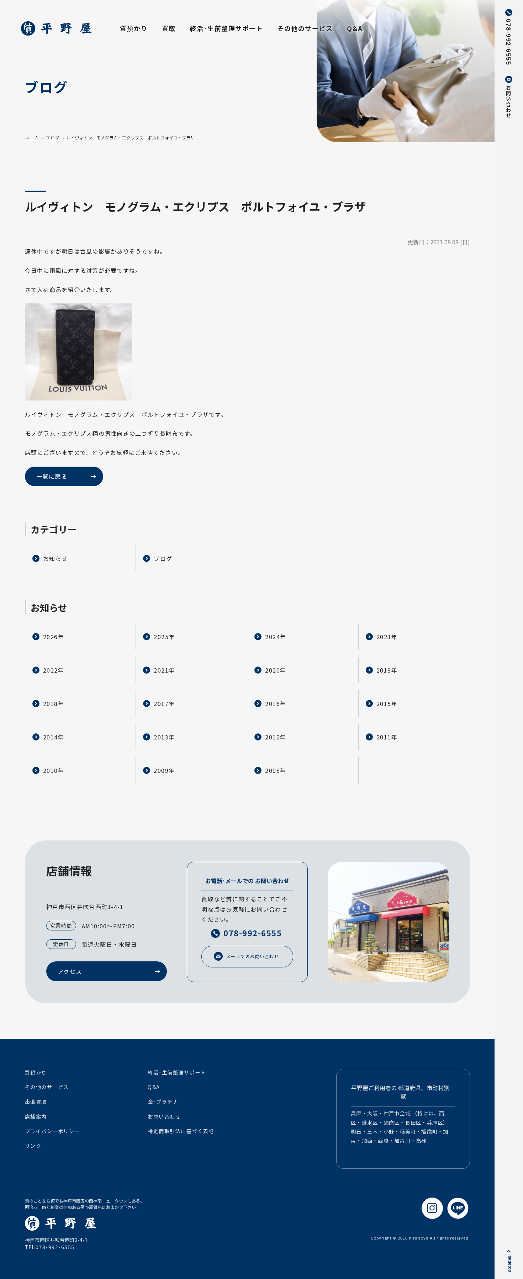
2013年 (164, 737)
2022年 (53, 670)
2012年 (275, 737)
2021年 (164, 670)
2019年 (387, 670)
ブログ (53, 137)
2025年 (164, 636)
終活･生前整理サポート (226, 28)
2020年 (275, 670)
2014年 (53, 737)
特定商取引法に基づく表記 (181, 1131)
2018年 (53, 703)
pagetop (509, 1264)
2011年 (387, 737)
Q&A (355, 28)
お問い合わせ (164, 1116)
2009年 (164, 770)
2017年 (164, 703)
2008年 (275, 770)
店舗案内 (36, 1116)
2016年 (275, 703)
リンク (33, 1145)
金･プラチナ (163, 1101)
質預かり (134, 28)
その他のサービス (305, 28)
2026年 (53, 636)
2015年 (387, 703)
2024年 (275, 636)
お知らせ (55, 558)
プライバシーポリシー (52, 1131)
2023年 (387, 636)
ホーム (32, 137)
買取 (169, 28)
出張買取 (36, 1101)
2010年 (53, 770)
